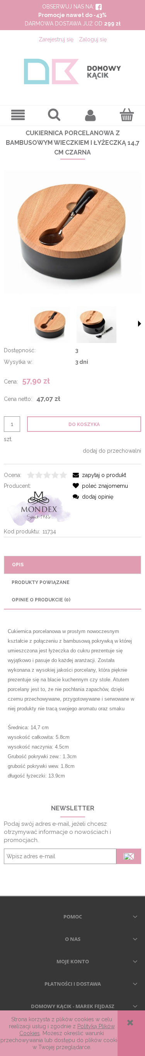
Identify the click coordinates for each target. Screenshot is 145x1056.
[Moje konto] (91, 115)
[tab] (72, 565)
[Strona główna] (72, 71)
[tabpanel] (72, 703)
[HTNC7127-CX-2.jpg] (50, 325)
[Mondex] (38, 508)
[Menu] (18, 115)
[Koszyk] (127, 114)
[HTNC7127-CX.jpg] (97, 324)
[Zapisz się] (128, 856)
